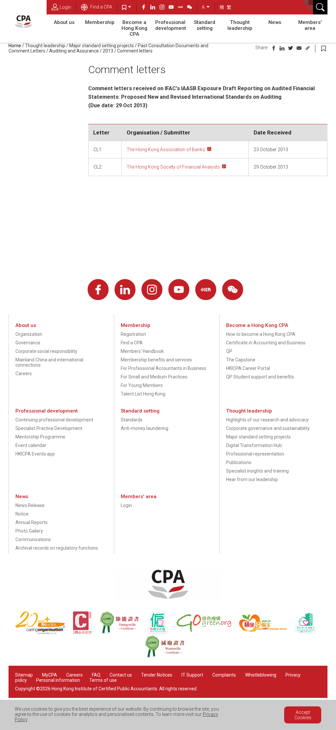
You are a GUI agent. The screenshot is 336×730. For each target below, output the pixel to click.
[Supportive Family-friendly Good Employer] (309, 632)
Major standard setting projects (101, 45)
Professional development (170, 25)
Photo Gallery (29, 531)
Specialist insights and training (257, 471)
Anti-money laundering (144, 428)
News (274, 22)
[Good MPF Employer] (267, 632)
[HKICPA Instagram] (164, 7)
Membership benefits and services (156, 359)
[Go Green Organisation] (207, 632)
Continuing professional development (54, 419)
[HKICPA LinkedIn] (154, 7)
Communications (33, 539)
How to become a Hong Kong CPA (260, 334)
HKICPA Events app (35, 453)
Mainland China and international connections (49, 362)
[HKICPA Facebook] (145, 7)
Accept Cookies (302, 715)
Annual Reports (31, 522)
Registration (133, 334)
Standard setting (204, 25)
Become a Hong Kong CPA (134, 28)
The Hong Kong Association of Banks (166, 149)
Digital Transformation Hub (254, 445)
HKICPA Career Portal (248, 368)
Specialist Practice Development (48, 428)
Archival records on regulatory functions (56, 548)
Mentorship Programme (40, 436)
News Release (30, 505)
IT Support (192, 675)
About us (64, 22)
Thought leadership (239, 25)
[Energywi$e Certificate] (123, 632)
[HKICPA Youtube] (173, 7)
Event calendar (30, 445)
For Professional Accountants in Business (163, 368)
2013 (108, 50)
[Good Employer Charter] (161, 632)
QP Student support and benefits (260, 376)
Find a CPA (100, 7)
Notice (22, 514)
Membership (100, 22)
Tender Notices (156, 675)
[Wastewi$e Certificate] (168, 656)
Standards (131, 419)
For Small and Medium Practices (154, 376)
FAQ (96, 675)
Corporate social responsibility (46, 351)
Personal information (58, 680)
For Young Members (142, 385)
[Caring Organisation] (44, 632)
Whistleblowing (260, 675)
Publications (238, 462)
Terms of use (103, 680)
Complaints (224, 675)
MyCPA (49, 675)
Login (65, 7)
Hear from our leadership (252, 479)
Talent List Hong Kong (143, 393)
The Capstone (240, 359)
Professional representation (255, 453)
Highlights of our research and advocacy (267, 419)
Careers (23, 373)
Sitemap (24, 675)
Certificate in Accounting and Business (265, 342)
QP (229, 351)
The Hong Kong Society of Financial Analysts (173, 167)
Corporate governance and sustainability (268, 428)
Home (15, 45)
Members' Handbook (142, 351)
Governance (27, 342)
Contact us (121, 675)
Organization (28, 334)
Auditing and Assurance (74, 50)
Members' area (310, 25)
